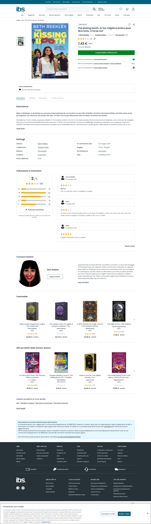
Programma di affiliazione (99, 486)
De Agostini (120, 35)
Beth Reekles (84, 35)
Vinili (58, 456)
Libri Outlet (19, 456)
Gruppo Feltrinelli (118, 483)
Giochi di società (102, 456)
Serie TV (79, 459)
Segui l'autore (55, 277)
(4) (49, 196)
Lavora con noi (95, 492)
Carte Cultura (76, 2)
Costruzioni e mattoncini (105, 450)
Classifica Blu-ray (83, 456)
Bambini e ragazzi (27, 403)
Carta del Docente (100, 59)
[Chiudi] (147, 513)
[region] (75, 513)
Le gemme (42, 155)
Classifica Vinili (61, 461)
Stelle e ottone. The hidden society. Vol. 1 (90, 376)
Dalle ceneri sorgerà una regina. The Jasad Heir (32, 325)
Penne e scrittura (123, 456)
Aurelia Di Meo (100, 35)
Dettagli (32, 98)
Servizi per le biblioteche (98, 483)
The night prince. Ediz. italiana (119, 324)
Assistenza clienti (102, 2)
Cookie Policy (46, 522)
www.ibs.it (108, 427)
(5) (49, 193)
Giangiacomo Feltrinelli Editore (122, 486)
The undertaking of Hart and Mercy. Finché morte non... (119, 376)
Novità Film (80, 450)
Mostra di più (130, 246)
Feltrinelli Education (119, 494)
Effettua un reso (73, 489)
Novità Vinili (60, 459)
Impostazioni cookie (108, 514)
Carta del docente (87, 2)
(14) (41, 184)
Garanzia (71, 492)
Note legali (20, 408)
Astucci (120, 461)
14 (91, 39)
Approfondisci (83, 282)
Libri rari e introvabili (43, 453)
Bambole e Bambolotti (104, 459)
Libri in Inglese (20, 459)
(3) (49, 204)
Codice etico (95, 495)
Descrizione (20, 98)
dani (67, 226)
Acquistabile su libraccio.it (106, 53)
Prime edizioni (41, 450)
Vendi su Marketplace (97, 489)
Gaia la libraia (50, 492)
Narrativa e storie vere (44, 403)
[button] (94, 9)
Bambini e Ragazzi (83, 461)
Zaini (119, 459)
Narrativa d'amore (61, 403)
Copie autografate (42, 456)
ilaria (67, 201)
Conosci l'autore (57, 98)
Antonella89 (70, 177)
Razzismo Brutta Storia (120, 496)
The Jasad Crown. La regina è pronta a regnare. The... (61, 325)
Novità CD (60, 450)
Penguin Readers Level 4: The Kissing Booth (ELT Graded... (61, 376)
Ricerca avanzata (101, 9)
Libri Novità (19, 450)
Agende (120, 453)
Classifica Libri (20, 453)
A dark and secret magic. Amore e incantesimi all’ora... (90, 325)
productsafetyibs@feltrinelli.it (69, 437)
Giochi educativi (102, 453)
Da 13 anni (102, 151)
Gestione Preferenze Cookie (76, 495)
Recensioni (43, 98)
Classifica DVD (81, 453)
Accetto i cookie (124, 514)
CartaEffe (48, 2)
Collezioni (40, 459)
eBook (18, 461)
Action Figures (101, 461)
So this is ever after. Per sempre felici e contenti (32, 376)
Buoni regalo (66, 2)
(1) (49, 189)
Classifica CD (61, 453)
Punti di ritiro (56, 2)
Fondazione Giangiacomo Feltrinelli (121, 490)
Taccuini (120, 450)
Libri (17, 403)
